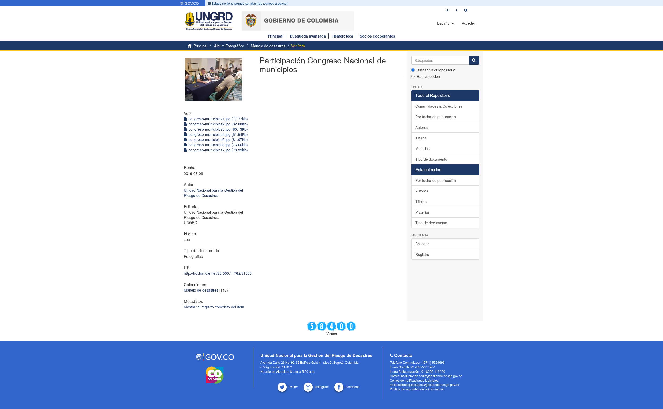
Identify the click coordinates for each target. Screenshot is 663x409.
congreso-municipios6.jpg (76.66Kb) (218, 144)
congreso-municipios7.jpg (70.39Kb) (218, 149)
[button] (445, 23)
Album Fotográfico (229, 45)
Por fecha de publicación (435, 116)
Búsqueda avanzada (308, 36)
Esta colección (428, 76)
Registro (422, 254)
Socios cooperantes (377, 36)
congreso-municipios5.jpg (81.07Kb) (218, 139)
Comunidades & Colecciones (439, 106)
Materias (422, 148)
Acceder (422, 243)
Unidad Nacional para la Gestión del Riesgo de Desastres (213, 193)
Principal (275, 36)
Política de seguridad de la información (417, 389)
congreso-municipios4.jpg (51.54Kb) (218, 134)
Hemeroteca (342, 36)
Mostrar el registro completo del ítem (214, 306)
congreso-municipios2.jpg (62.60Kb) (218, 124)
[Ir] (474, 60)
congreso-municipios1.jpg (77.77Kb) (218, 118)
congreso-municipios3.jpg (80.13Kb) (218, 129)
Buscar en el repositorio (435, 69)
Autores (421, 127)
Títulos (421, 137)
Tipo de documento (431, 159)
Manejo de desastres (268, 45)
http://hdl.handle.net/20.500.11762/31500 (218, 273)
